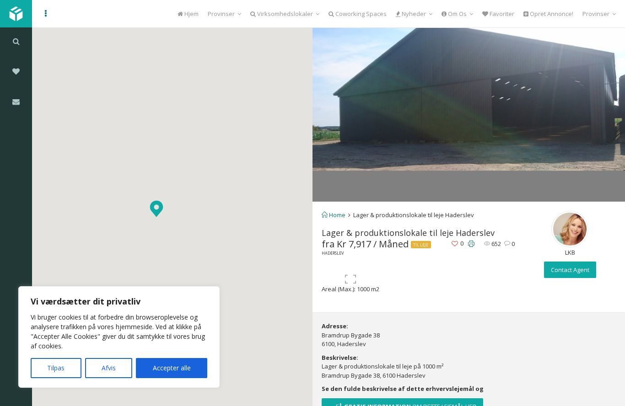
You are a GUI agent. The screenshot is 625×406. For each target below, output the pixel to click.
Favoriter (501, 14)
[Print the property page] (471, 244)
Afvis (109, 367)
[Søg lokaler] (16, 41)
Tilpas (56, 367)
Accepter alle (172, 367)
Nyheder (413, 14)
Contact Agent (570, 270)
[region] (119, 337)
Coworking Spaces (360, 14)
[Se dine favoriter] (16, 71)
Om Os (457, 14)
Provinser (221, 14)
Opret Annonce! (550, 14)
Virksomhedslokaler (284, 14)
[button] (156, 208)
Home (336, 215)
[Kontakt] (16, 101)
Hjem (191, 14)
